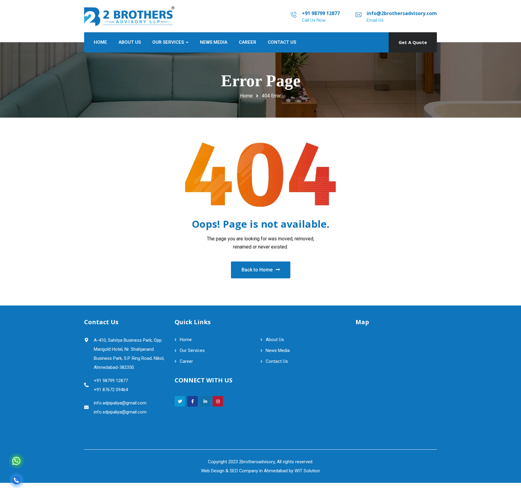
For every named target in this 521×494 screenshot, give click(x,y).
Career (186, 361)
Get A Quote (413, 42)
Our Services (192, 350)
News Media (278, 350)
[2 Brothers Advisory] (129, 16)
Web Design (212, 470)
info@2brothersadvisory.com (402, 13)
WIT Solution (307, 470)
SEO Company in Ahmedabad (259, 470)
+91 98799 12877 (321, 13)
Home (246, 96)
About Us (275, 339)
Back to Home (257, 270)
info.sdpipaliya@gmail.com (120, 412)
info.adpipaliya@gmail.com (120, 403)
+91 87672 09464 (111, 389)
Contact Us (277, 361)
